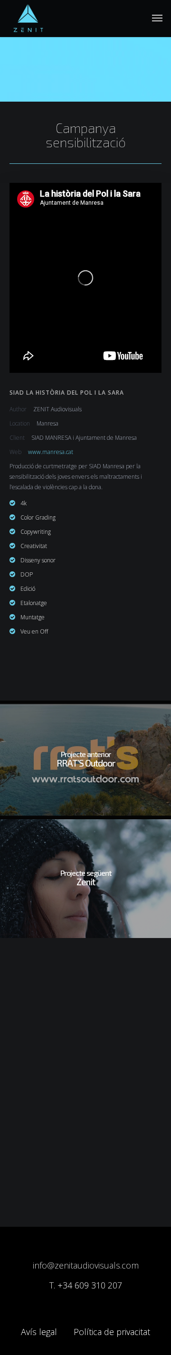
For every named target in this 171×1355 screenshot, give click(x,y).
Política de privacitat (112, 1332)
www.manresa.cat (50, 452)
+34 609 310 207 (89, 1285)
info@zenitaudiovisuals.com (86, 1265)
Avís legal (39, 1332)
